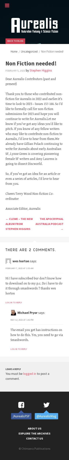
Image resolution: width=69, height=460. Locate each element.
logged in (29, 373)
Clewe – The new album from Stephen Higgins (19, 224)
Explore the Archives (34, 433)
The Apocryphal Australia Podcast (49, 224)
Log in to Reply (14, 302)
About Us (34, 428)
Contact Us (34, 438)
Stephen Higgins (41, 70)
